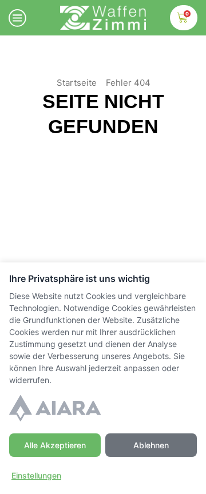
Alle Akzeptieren (55, 445)
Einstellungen (36, 475)
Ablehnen (151, 445)
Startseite (77, 82)
